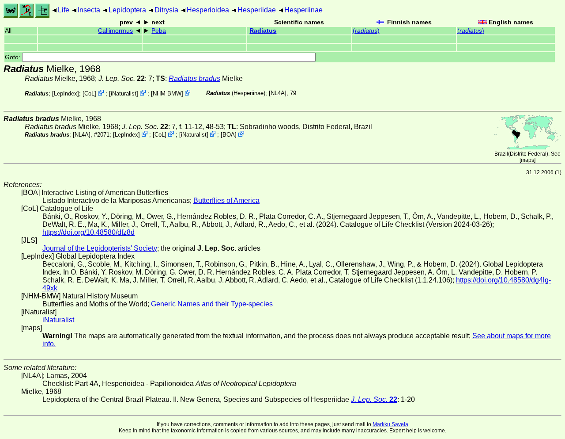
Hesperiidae (256, 10)
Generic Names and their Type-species (212, 304)
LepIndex (65, 93)
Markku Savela (390, 424)
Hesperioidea (208, 10)
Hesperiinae (303, 10)
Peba (158, 30)
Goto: (13, 57)
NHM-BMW (167, 93)
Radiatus (262, 30)
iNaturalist (123, 93)
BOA (228, 134)
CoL (89, 93)
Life (63, 10)
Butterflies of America (226, 200)
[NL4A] (277, 93)
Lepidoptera (127, 10)
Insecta (89, 10)
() (366, 30)
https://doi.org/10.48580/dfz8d (88, 232)
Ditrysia (166, 10)
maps (527, 160)
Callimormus (115, 30)
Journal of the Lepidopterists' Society (99, 248)
